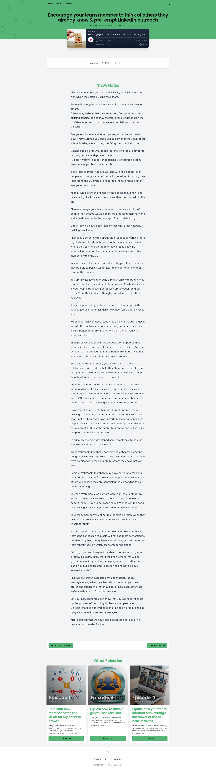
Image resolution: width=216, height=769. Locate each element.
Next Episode (155, 645)
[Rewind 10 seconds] (100, 41)
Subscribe (68, 3)
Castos (119, 765)
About (58, 3)
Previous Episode (62, 645)
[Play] (91, 39)
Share (109, 45)
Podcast (49, 3)
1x (105, 41)
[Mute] (97, 41)
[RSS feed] (168, 3)
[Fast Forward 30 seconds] (109, 41)
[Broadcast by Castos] (143, 44)
